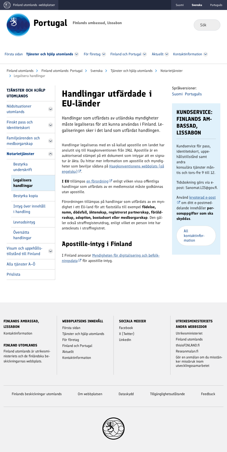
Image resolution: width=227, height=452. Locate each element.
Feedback (208, 394)
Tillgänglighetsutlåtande (167, 394)
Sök (213, 24)
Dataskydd (126, 394)
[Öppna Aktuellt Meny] (167, 54)
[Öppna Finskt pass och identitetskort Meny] (50, 125)
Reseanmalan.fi (187, 351)
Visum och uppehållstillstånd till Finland (24, 251)
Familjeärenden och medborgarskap (23, 141)
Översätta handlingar (22, 235)
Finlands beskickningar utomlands (37, 394)
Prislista (13, 274)
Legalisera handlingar (23, 183)
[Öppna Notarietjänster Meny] (50, 154)
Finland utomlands (20, 71)
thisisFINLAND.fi (188, 345)
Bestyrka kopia (25, 195)
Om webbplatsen (90, 394)
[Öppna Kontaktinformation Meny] (205, 54)
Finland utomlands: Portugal (61, 71)
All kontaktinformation (194, 236)
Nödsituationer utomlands (19, 109)
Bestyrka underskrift (22, 167)
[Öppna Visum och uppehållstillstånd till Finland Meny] (50, 251)
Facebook (126, 328)
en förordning (97, 181)
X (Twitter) (126, 334)
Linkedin (125, 340)
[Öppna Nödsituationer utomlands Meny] (50, 109)
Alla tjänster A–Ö (21, 264)
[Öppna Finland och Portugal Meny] (144, 54)
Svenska (96, 71)
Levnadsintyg (24, 222)
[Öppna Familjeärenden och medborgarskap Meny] (50, 141)
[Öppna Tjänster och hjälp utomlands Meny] (76, 54)
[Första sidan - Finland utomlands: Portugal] (18, 24)
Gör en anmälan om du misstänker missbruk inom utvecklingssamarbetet (199, 361)
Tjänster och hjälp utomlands (131, 71)
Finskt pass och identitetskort (20, 125)
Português (216, 5)
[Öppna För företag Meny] (104, 54)
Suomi (180, 5)
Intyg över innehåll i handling (29, 209)
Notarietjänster (171, 71)
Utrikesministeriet (189, 333)
